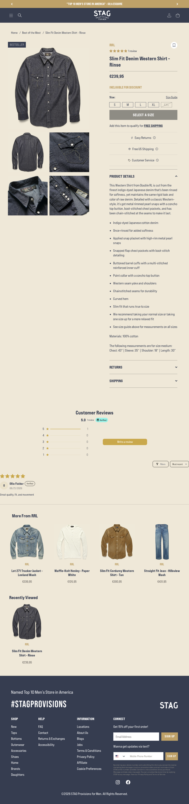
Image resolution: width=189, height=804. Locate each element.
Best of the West (31, 32)
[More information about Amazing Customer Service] (157, 160)
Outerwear (17, 745)
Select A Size (143, 115)
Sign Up (170, 736)
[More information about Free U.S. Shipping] (157, 149)
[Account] (169, 15)
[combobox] (120, 756)
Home (14, 32)
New (14, 727)
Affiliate (82, 763)
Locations (83, 727)
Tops (14, 733)
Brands (15, 769)
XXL (166, 105)
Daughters (17, 775)
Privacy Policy (85, 757)
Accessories (18, 751)
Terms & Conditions (89, 751)
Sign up (171, 756)
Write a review (125, 442)
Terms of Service (158, 774)
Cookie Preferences (89, 769)
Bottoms (16, 739)
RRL (112, 45)
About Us (82, 733)
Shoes (15, 757)
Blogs (80, 739)
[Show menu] (11, 15)
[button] (177, 4)
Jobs (80, 745)
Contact (43, 733)
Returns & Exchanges (51, 739)
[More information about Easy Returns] (154, 137)
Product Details (122, 176)
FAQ (40, 727)
